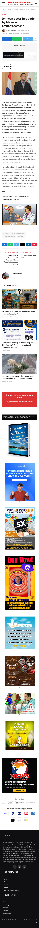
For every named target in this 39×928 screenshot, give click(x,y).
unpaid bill (21, 236)
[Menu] (3, 3)
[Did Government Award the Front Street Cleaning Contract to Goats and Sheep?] (19, 364)
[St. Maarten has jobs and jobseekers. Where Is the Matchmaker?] (19, 299)
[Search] (36, 3)
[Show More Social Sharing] (35, 39)
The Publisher (12, 30)
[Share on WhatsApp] (17, 39)
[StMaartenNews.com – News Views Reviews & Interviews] (20, 3)
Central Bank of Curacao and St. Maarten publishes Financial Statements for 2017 (11, 260)
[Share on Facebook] (7, 39)
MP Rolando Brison (9, 236)
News (4, 14)
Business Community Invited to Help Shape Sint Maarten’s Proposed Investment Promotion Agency (19, 345)
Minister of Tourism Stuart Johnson (14, 233)
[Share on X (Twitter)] (28, 39)
